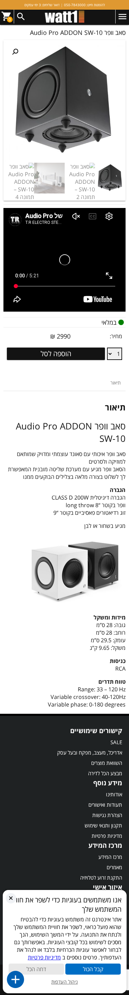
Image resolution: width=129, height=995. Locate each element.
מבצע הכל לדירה (105, 773)
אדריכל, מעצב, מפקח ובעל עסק (89, 752)
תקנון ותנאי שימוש (103, 825)
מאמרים (114, 867)
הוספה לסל (56, 353)
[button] (15, 52)
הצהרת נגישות (107, 815)
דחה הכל (36, 969)
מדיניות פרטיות (107, 835)
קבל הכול (93, 969)
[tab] (116, 383)
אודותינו (114, 794)
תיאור (115, 382)
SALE (116, 742)
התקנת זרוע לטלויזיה (101, 877)
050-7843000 (75, 4)
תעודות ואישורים (105, 804)
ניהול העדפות (64, 981)
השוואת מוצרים (106, 762)
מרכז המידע (110, 856)
